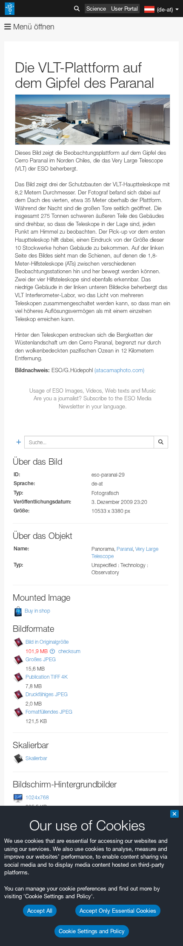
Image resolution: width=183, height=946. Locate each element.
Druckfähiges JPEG (47, 694)
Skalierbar (36, 758)
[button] (52, 651)
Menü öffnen (32, 26)
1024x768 (37, 797)
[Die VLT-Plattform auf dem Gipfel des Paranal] (92, 120)
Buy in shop (36, 611)
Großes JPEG (41, 659)
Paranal (125, 549)
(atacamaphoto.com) (119, 370)
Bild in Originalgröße (47, 642)
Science (96, 8)
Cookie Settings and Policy (92, 931)
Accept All (39, 910)
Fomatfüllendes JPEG (49, 712)
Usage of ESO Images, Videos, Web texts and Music (92, 390)
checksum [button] (68, 651)
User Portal (124, 8)
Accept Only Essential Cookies (118, 910)
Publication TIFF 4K (47, 677)
